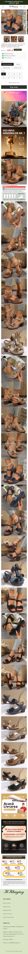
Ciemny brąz (17, 67)
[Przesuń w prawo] (26, 39)
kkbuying (11, 951)
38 (14, 74)
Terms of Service (7, 913)
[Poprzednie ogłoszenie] (3, 2)
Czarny (18, 64)
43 (19, 77)
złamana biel (6, 67)
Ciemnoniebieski (7, 64)
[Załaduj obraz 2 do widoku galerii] (14, 39)
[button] (3, 6)
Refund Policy (6, 906)
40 (3, 77)
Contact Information (8, 917)
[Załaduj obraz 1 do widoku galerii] (7, 39)
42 (14, 77)
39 (19, 74)
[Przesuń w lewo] (1, 39)
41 (9, 77)
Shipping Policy (7, 910)
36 (3, 74)
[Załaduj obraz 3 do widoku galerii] (21, 39)
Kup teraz (14, 87)
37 (9, 74)
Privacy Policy (6, 903)
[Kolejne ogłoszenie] (25, 2)
